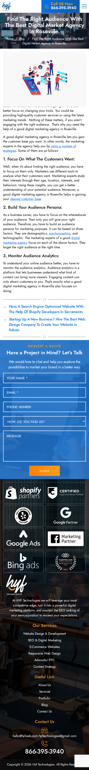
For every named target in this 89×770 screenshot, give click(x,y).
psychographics (59, 233)
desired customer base (25, 199)
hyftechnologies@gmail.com (57, 736)
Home (10, 38)
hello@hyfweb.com (25, 736)
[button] (84, 6)
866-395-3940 (44, 751)
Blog (22, 38)
